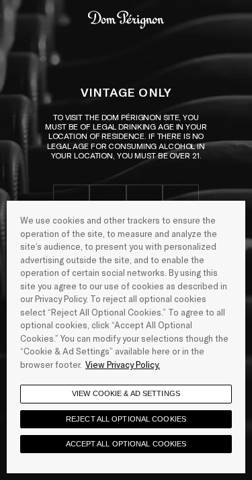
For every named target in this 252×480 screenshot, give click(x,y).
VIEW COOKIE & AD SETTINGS (126, 393)
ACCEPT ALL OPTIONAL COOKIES (126, 444)
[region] (126, 337)
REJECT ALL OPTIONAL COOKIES (126, 419)
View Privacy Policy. (122, 364)
